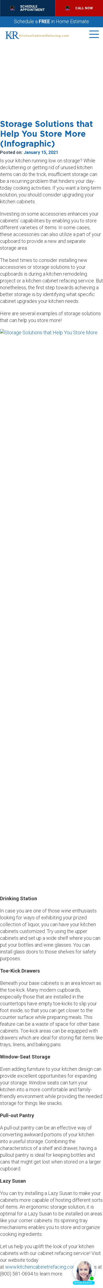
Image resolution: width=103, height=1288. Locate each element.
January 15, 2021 (41, 152)
